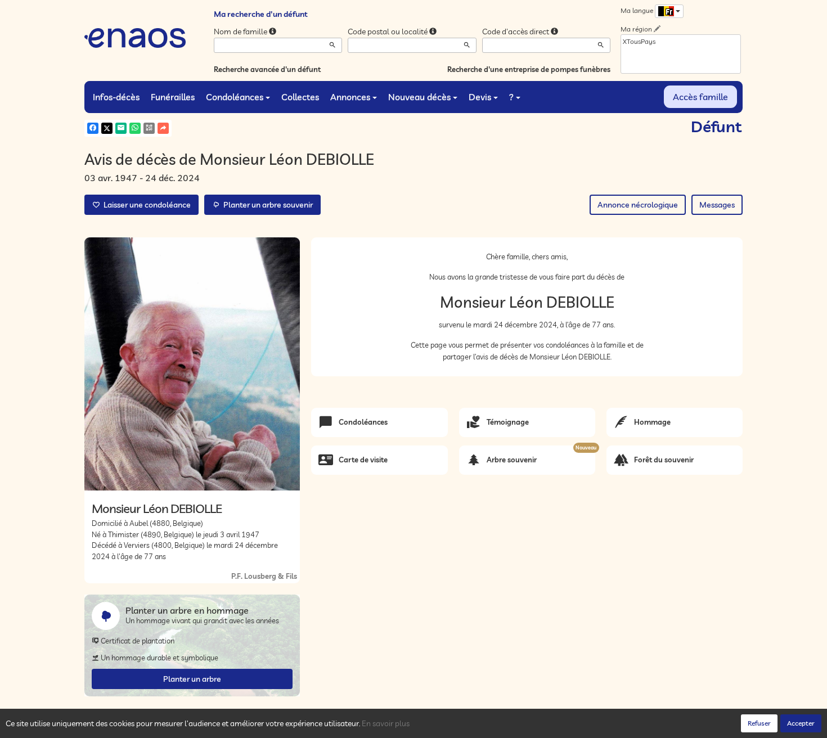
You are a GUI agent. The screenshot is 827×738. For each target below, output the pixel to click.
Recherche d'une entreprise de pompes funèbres (528, 69)
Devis (480, 96)
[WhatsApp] (135, 128)
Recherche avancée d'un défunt (267, 69)
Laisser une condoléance (145, 205)
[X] (107, 128)
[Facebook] (92, 128)
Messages (717, 205)
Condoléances (234, 96)
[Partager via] (163, 128)
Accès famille (700, 96)
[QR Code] (149, 128)
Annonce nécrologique (637, 205)
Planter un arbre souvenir (266, 205)
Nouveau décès (419, 96)
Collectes (300, 96)
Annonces (350, 96)
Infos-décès (116, 96)
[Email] (121, 128)
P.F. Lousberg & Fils (264, 576)
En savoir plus (386, 723)
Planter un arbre (192, 679)
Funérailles (173, 96)
